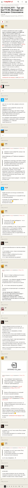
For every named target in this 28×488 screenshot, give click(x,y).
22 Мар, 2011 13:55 (4, 140)
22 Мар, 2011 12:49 (4, 127)
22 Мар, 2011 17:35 (4, 184)
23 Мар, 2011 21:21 (4, 440)
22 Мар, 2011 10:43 (4, 95)
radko (6, 25)
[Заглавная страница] (8, 1)
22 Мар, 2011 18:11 (4, 239)
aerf (11, 270)
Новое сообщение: (5, 16)
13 (19, 486)
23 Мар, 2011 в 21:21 (22, 447)
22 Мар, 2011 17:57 (4, 207)
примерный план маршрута (9, 77)
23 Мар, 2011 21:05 (4, 422)
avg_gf (6, 98)
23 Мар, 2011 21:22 (4, 463)
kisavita (12, 16)
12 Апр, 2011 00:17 (19, 16)
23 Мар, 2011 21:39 (4, 481)
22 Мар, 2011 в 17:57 (15, 388)
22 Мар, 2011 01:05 (4, 82)
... (4, 219)
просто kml (21, 77)
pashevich (7, 85)
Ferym (6, 130)
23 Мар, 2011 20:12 (4, 304)
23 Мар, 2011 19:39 (4, 262)
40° (5, 307)
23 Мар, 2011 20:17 (4, 318)
